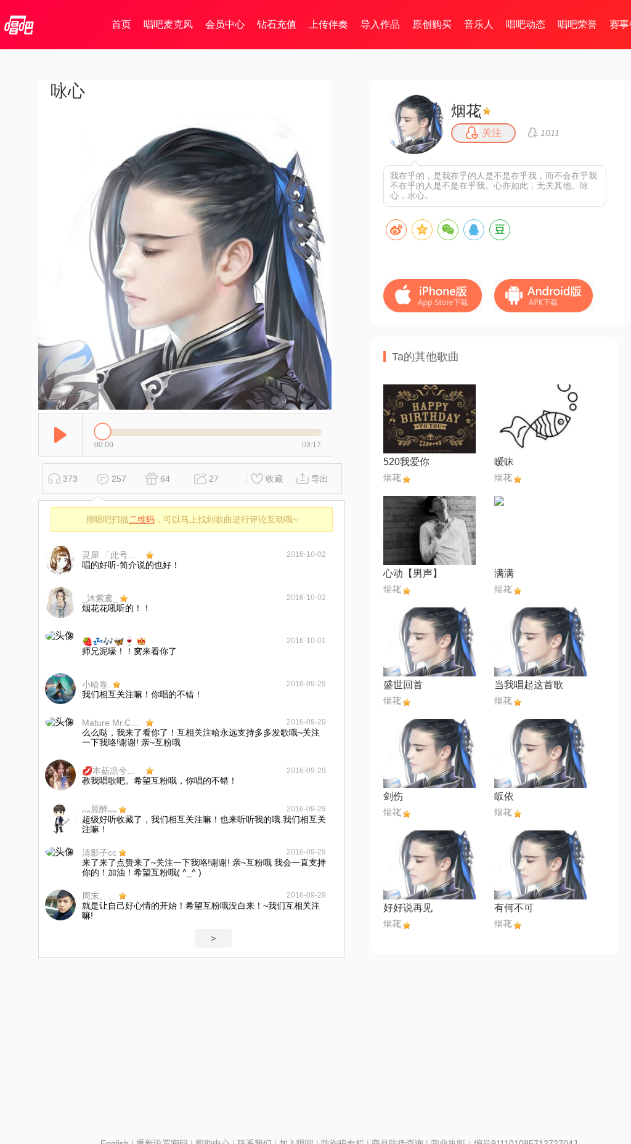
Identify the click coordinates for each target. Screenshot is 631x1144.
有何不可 (514, 908)
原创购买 (432, 24)
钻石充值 (276, 24)
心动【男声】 (412, 573)
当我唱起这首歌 (528, 685)
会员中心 (225, 24)
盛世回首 (403, 685)
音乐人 (479, 24)
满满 (504, 573)
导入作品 (380, 24)
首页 (121, 24)
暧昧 (504, 461)
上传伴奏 (328, 24)
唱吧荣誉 (577, 24)
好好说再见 (408, 908)
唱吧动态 (525, 24)
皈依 (504, 796)
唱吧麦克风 (168, 24)
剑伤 (393, 796)
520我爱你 (406, 461)
